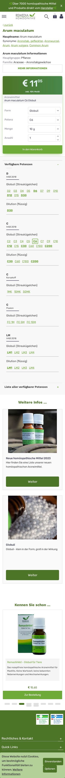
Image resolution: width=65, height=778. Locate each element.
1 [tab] (7, 704)
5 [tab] (36, 704)
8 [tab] (57, 704)
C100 (39, 246)
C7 (42, 241)
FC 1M (10, 322)
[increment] (57, 136)
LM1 (9, 352)
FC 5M (21, 322)
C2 (8, 241)
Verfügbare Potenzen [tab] (18, 164)
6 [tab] (43, 704)
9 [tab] (29, 706)
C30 (24, 246)
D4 (22, 191)
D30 (24, 195)
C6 (35, 241)
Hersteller (47, 8)
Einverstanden (53, 761)
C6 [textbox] (31, 120)
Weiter (32, 481)
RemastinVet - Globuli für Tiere (24, 662)
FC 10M (31, 322)
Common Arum (38, 45)
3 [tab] (21, 704)
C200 (48, 246)
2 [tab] (14, 704)
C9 (48, 241)
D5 (28, 191)
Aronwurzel (51, 41)
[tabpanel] (32, 655)
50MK (26, 291)
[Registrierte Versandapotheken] (42, 719)
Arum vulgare (19, 45)
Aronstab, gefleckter (30, 41)
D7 (42, 191)
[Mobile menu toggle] (4, 16)
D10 (55, 191)
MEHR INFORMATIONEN (32, 68)
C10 (55, 241)
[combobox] (44, 119)
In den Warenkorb (32, 149)
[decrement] (57, 140)
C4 (21, 241)
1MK (9, 291)
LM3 (24, 352)
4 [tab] (29, 704)
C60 (31, 246)
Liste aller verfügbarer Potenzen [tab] (26, 387)
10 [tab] (36, 706)
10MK (17, 291)
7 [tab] (50, 704)
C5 (28, 241)
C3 (15, 241)
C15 (16, 246)
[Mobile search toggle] (46, 17)
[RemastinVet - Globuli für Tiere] (32, 634)
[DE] (25, 16)
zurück (8, 25)
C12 (9, 246)
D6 (35, 191)
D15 (16, 195)
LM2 (17, 352)
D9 (48, 191)
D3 (15, 191)
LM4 (31, 352)
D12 (9, 195)
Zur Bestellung (32, 694)
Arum (6, 45)
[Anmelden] (61, 16)
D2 (8, 191)
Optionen (50, 768)
